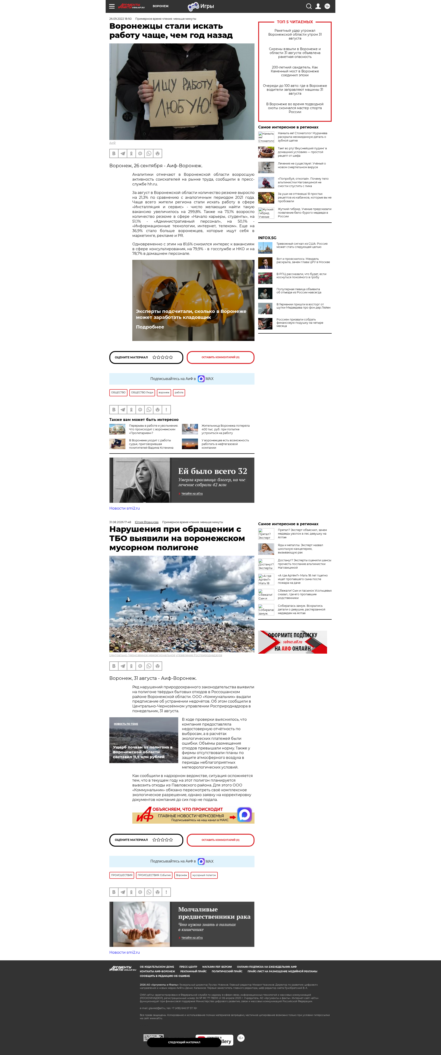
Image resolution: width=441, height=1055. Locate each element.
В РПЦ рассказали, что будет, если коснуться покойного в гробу (301, 275)
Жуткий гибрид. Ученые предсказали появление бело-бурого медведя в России (304, 212)
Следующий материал (184, 1042)
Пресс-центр (188, 966)
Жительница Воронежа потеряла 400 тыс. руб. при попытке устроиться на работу (226, 429)
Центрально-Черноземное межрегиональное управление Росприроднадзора (165, 655)
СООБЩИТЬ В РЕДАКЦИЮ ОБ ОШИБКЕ (165, 976)
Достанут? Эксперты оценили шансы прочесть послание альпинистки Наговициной (304, 564)
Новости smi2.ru (124, 508)
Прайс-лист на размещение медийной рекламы (282, 971)
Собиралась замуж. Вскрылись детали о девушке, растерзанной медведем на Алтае (301, 609)
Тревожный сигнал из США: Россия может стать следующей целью (302, 245)
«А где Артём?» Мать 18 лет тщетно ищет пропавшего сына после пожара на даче (303, 579)
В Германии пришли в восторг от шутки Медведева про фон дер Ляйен (304, 306)
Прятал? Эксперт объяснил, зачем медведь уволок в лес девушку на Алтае (302, 533)
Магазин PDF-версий (217, 966)
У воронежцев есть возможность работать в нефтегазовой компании (225, 444)
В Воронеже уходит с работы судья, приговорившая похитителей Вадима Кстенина (151, 444)
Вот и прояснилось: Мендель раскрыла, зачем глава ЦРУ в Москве (303, 260)
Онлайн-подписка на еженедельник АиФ (267, 966)
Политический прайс (227, 971)
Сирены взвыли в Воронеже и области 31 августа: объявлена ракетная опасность (295, 53)
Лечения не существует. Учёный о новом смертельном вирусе (302, 165)
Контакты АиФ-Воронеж (157, 971)
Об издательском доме (157, 966)
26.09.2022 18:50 (120, 18)
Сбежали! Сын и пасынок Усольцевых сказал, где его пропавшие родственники (305, 594)
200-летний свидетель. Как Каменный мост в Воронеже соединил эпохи (295, 71)
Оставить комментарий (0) (221, 357)
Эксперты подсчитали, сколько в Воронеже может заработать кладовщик (191, 314)
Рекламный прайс (193, 971)
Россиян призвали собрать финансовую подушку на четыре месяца (300, 323)
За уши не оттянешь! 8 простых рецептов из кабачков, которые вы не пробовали (304, 197)
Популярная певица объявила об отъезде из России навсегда (299, 291)
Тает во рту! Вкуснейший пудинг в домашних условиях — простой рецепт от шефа (302, 152)
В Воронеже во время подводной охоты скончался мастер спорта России (295, 108)
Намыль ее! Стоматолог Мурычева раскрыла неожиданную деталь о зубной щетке (302, 136)
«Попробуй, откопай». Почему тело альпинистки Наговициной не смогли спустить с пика (303, 182)
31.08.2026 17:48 (120, 522)
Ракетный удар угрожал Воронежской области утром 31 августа (295, 34)
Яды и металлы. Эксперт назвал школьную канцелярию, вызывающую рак (300, 548)
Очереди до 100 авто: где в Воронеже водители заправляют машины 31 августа (295, 90)
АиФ (112, 143)
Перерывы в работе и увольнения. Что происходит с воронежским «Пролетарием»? (153, 429)
